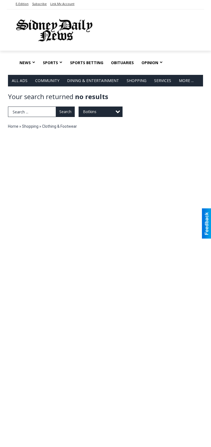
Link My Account (62, 4)
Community (47, 80)
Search (65, 111)
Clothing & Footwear (59, 126)
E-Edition (22, 4)
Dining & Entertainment (93, 80)
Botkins (89, 111)
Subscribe (39, 4)
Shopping (136, 80)
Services (162, 80)
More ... (186, 80)
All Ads (19, 80)
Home (13, 126)
